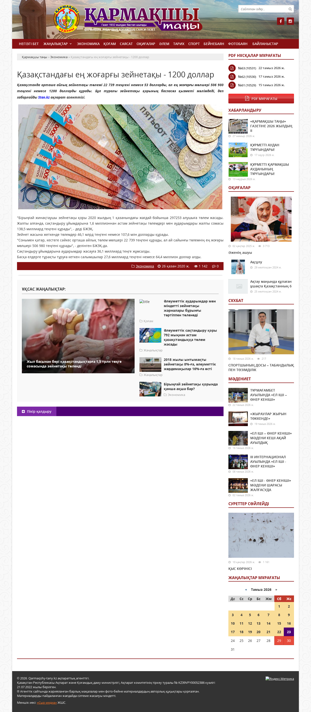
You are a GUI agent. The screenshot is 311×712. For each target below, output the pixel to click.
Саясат (126, 43)
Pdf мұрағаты (264, 98)
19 (250, 632)
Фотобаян (238, 43)
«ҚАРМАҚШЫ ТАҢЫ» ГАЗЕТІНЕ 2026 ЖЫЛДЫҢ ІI (271, 126)
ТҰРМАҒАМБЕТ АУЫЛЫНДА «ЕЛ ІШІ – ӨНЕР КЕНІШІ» (268, 395)
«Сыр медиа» (47, 702)
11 (241, 623)
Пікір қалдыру (39, 411)
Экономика (88, 43)
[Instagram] (290, 21)
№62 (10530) (247, 76)
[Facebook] (280, 21)
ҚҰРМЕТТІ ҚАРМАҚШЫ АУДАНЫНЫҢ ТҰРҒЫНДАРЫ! (269, 169)
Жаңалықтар (55, 43)
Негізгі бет (29, 43)
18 (241, 632)
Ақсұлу (256, 262)
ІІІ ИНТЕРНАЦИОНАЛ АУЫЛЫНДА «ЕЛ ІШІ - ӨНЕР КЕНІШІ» (268, 461)
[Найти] (290, 8)
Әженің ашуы (240, 252)
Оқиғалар (146, 43)
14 (268, 623)
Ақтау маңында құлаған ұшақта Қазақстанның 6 (271, 283)
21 (268, 632)
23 (289, 632)
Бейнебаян (214, 43)
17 (233, 632)
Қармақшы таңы (138, 21)
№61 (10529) (247, 85)
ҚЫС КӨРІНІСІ (240, 568)
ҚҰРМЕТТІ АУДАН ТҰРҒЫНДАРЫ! (264, 147)
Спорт (194, 43)
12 (250, 623)
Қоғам (110, 43)
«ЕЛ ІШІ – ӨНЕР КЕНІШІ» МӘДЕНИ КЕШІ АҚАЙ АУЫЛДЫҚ (271, 438)
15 (279, 623)
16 (289, 623)
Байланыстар (265, 43)
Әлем (164, 43)
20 (258, 632)
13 (258, 623)
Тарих (178, 43)
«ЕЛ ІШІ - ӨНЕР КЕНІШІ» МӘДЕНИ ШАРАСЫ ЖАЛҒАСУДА (270, 485)
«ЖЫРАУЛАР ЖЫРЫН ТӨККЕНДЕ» (268, 416)
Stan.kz (44, 97)
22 (279, 632)
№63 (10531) (247, 68)
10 (233, 623)
